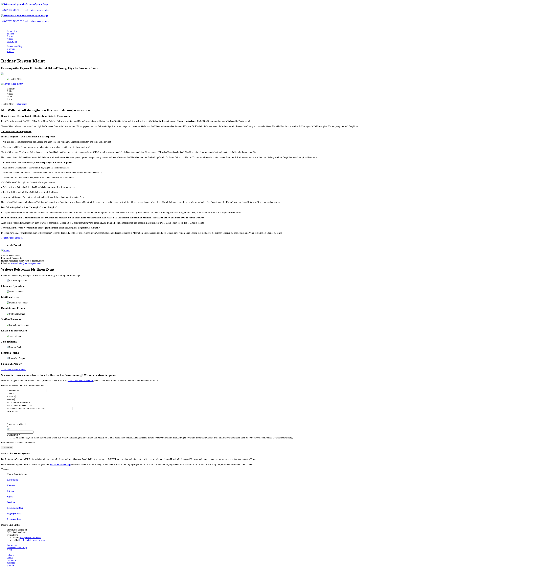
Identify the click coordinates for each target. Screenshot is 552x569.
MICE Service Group (60, 464)
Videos (10, 39)
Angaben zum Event (16, 424)
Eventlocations (14, 519)
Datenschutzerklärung (17, 547)
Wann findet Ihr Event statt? (20, 405)
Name (10, 393)
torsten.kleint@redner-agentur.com (26, 263)
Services (11, 502)
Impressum (12, 545)
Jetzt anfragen (21, 104)
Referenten (12, 31)
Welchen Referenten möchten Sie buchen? (26, 408)
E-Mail (11, 396)
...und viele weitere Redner (13, 369)
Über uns (11, 49)
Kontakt (10, 51)
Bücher (10, 36)
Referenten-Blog (14, 46)
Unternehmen (13, 390)
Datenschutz (13, 435)
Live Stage (12, 41)
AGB (9, 550)
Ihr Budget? (12, 411)
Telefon (10, 399)
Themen (10, 33)
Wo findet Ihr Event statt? (19, 402)
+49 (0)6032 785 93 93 (11, 10)
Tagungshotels (14, 513)
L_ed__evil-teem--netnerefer (36, 10)
